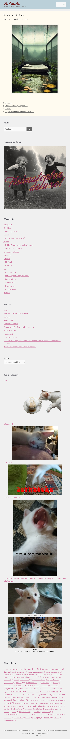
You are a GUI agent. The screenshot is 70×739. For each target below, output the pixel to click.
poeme (9, 703)
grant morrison (47, 689)
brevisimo (32, 675)
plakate (62, 700)
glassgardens (22, 106)
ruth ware (27, 706)
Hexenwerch (10, 286)
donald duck (8, 680)
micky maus (37, 697)
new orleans (41, 700)
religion (35, 703)
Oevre (6, 269)
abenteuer (7, 669)
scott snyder (28, 709)
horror (56, 691)
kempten (8, 697)
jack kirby (28, 694)
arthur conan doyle (54, 672)
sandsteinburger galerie (56, 706)
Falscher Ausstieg (10, 337)
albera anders (10, 106)
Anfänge (7, 317)
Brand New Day (10, 331)
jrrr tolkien (45, 695)
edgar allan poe (54, 680)
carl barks (42, 675)
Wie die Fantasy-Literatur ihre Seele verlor (20, 347)
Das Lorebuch (10, 272)
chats (49, 675)
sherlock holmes (53, 709)
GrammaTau (10, 283)
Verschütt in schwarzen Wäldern (16, 313)
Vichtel (8, 109)
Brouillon (7, 228)
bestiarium (21, 675)
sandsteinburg (39, 706)
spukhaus (7, 712)
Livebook (8, 262)
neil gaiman (32, 700)
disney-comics (48, 677)
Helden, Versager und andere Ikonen (19, 245)
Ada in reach (8, 320)
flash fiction (46, 683)
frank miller (30, 686)
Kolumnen (7, 255)
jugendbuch (58, 694)
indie (14, 695)
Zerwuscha (8, 462)
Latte (6, 310)
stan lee (15, 712)
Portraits (7, 293)
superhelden (11, 715)
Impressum (30, 736)
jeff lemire (35, 694)
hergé (38, 692)
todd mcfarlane (8, 718)
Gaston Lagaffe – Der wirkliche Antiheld (19, 327)
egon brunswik (9, 683)
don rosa (16, 680)
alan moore (17, 669)
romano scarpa (18, 706)
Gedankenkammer (11, 324)
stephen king (26, 712)
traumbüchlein (19, 718)
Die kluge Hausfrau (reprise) (14, 238)
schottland (8, 709)
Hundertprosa (10, 289)
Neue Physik (8, 334)
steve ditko (38, 712)
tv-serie (29, 718)
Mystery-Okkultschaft (13, 248)
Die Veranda (12, 3)
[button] (58, 4)
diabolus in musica (21, 677)
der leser (8, 677)
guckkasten (57, 689)
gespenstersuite (54, 686)
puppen (26, 703)
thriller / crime (56, 714)
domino (58, 677)
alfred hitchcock (10, 672)
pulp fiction (18, 703)
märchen (22, 700)
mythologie (10, 700)
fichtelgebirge (33, 683)
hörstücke (8, 695)
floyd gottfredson (9, 686)
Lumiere (8, 103)
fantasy (20, 683)
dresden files (26, 680)
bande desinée (9, 675)
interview (21, 694)
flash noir (56, 683)
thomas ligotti (41, 715)
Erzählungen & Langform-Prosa (17, 276)
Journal (6, 242)
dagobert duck (57, 674)
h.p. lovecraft (18, 691)
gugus (7, 692)
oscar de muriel (53, 700)
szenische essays (23, 715)
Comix (6, 235)
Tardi (32, 715)
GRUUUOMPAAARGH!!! (13, 497)
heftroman (31, 692)
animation (22, 672)
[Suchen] (29, 129)
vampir (38, 717)
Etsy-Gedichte (10, 279)
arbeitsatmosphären (36, 672)
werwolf (48, 718)
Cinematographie (10, 231)
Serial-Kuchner (38, 709)
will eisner (57, 718)
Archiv (6, 359)
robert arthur (56, 703)
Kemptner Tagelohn (11, 252)
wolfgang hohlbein (10, 720)
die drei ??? (35, 677)
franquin (37, 686)
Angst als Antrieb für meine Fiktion (19, 112)
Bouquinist (8, 225)
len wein (29, 697)
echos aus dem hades (39, 680)
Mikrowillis (8, 265)
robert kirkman (8, 706)
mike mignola (46, 697)
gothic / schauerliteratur (30, 688)
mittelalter (57, 697)
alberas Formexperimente (52, 669)
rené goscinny (44, 703)
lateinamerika (19, 697)
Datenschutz (39, 736)
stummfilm (47, 712)
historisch (46, 692)
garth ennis (46, 686)
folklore (21, 685)
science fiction (18, 709)
